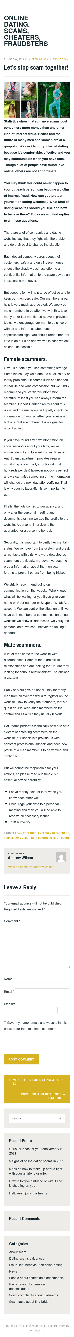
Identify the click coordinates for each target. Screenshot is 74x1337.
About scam (61, 59)
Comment (12, 920)
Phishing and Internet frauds (41, 1096)
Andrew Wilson (38, 59)
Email (9, 991)
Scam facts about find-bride (28, 1301)
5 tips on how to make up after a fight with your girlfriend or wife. (35, 1170)
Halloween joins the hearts (28, 1193)
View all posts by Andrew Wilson (31, 866)
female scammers (16, 838)
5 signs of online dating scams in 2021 (36, 1160)
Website (9, 1003)
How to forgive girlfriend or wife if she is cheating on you (35, 1183)
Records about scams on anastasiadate (27, 1286)
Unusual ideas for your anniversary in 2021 (36, 1150)
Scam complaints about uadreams (33, 1295)
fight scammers (41, 838)
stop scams (61, 838)
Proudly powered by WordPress (26, 1326)
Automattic (37, 1330)
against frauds (25, 833)
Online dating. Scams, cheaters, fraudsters (26, 30)
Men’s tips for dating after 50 (38, 1082)
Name (9, 978)
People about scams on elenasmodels (36, 1277)
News (13, 1271)
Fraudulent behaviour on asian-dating (36, 1264)
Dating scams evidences (26, 1258)
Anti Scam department (53, 833)
